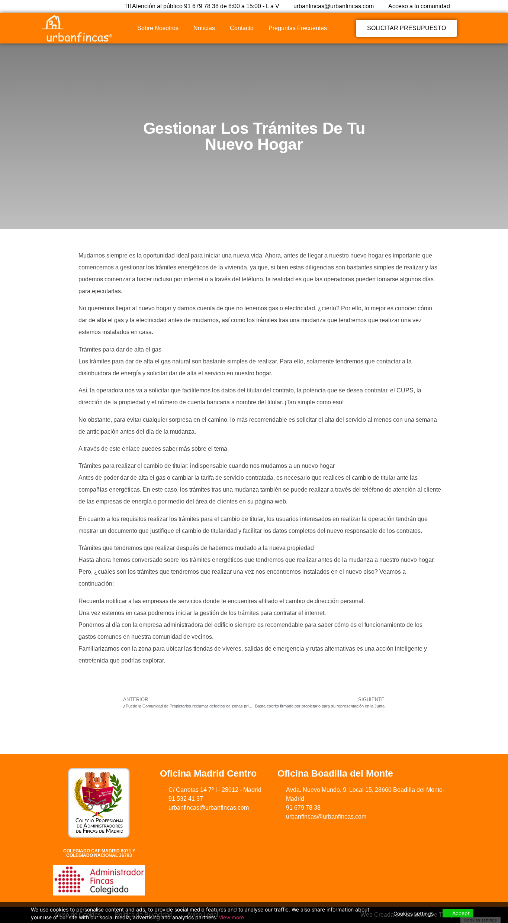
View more (231, 917)
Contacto (242, 28)
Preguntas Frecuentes (298, 28)
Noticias (204, 28)
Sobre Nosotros (158, 28)
